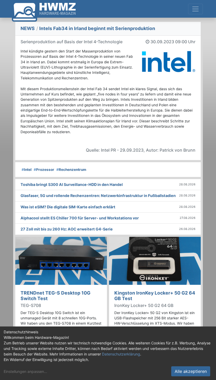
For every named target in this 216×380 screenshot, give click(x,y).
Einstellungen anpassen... (25, 371)
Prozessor (44, 169)
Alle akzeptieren (191, 371)
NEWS (28, 28)
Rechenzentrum (71, 169)
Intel (27, 169)
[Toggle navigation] (195, 9)
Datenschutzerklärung (121, 354)
